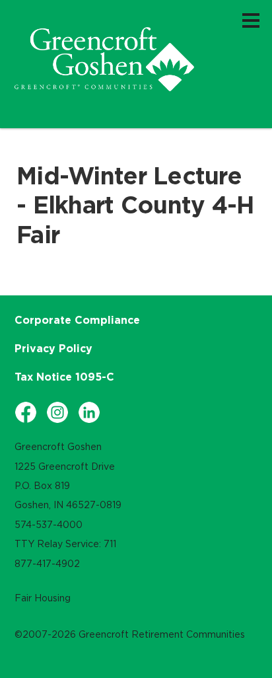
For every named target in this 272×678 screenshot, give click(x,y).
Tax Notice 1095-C (64, 377)
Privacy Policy (53, 348)
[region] (104, 59)
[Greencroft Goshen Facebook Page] (25, 412)
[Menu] (250, 19)
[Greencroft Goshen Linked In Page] (89, 412)
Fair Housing (43, 598)
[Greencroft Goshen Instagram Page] (57, 412)
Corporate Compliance (77, 320)
